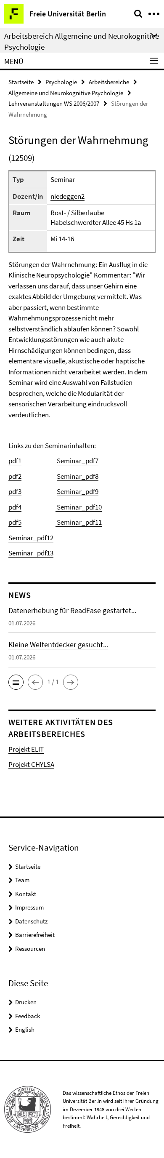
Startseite (21, 82)
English (24, 1029)
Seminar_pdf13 (30, 553)
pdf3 (14, 491)
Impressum (29, 907)
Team (22, 880)
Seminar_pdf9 (77, 491)
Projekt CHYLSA (31, 764)
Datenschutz (31, 921)
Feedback (27, 1016)
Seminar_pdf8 (77, 476)
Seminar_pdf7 (77, 460)
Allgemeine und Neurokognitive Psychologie (65, 93)
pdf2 (14, 476)
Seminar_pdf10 (79, 507)
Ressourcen (30, 949)
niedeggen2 (67, 196)
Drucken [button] (26, 1002)
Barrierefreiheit (35, 935)
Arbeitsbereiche (109, 82)
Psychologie (61, 82)
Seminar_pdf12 (30, 537)
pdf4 (14, 507)
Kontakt (25, 894)
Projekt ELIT (26, 749)
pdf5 (14, 522)
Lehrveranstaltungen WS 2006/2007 (53, 103)
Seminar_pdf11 (79, 522)
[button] (16, 682)
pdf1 (14, 460)
